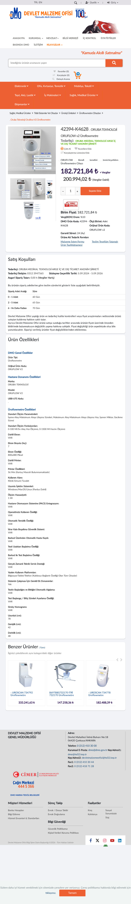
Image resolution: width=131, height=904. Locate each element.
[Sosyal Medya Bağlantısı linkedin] (119, 841)
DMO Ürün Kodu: (70, 221)
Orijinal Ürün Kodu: (99, 225)
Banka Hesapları (16, 810)
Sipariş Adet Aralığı (17, 291)
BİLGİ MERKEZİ (70, 38)
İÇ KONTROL (89, 38)
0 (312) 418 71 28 (84, 766)
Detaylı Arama (63, 79)
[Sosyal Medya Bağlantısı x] (98, 841)
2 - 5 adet (13, 303)
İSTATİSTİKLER (108, 38)
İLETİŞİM (38, 45)
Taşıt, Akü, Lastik (24, 95)
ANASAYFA (19, 38)
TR (35, 2)
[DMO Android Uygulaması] (105, 846)
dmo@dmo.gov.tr (97, 750)
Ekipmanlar (21, 104)
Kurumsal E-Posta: (78, 750)
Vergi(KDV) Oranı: (70, 217)
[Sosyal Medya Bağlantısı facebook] (90, 841)
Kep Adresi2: (75, 758)
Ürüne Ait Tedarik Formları (75, 237)
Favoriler (63, 72)
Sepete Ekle (95, 191)
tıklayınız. (51, 893)
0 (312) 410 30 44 (84, 762)
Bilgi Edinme (14, 814)
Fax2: (71, 766)
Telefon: (72, 746)
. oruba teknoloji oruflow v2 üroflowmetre (30, 120)
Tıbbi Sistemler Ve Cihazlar (46, 113)
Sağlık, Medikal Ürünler (83, 95)
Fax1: (71, 762)
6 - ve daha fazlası (17, 308)
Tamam (72, 893)
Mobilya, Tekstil (83, 86)
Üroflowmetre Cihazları (90, 113)
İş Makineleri (51, 95)
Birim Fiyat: (69, 212)
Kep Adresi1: (115, 750)
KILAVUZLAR (54, 45)
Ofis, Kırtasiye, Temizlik (50, 86)
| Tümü (42, 648)
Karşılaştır (63, 75)
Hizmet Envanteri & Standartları (23, 818)
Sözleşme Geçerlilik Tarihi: (63, 273)
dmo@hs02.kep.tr (77, 754)
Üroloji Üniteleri (68, 113)
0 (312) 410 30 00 (87, 746)
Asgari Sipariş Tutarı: (19, 278)
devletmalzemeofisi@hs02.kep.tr (99, 758)
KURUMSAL (35, 38)
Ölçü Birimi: (95, 221)
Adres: (71, 733)
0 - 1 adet (13, 297)
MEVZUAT (51, 38)
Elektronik (21, 86)
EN (40, 2)
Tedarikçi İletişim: (17, 273)
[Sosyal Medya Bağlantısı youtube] (112, 841)
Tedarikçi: (13, 269)
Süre (35, 291)
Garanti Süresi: (69, 233)
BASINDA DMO (21, 45)
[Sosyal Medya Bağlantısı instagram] (104, 841)
